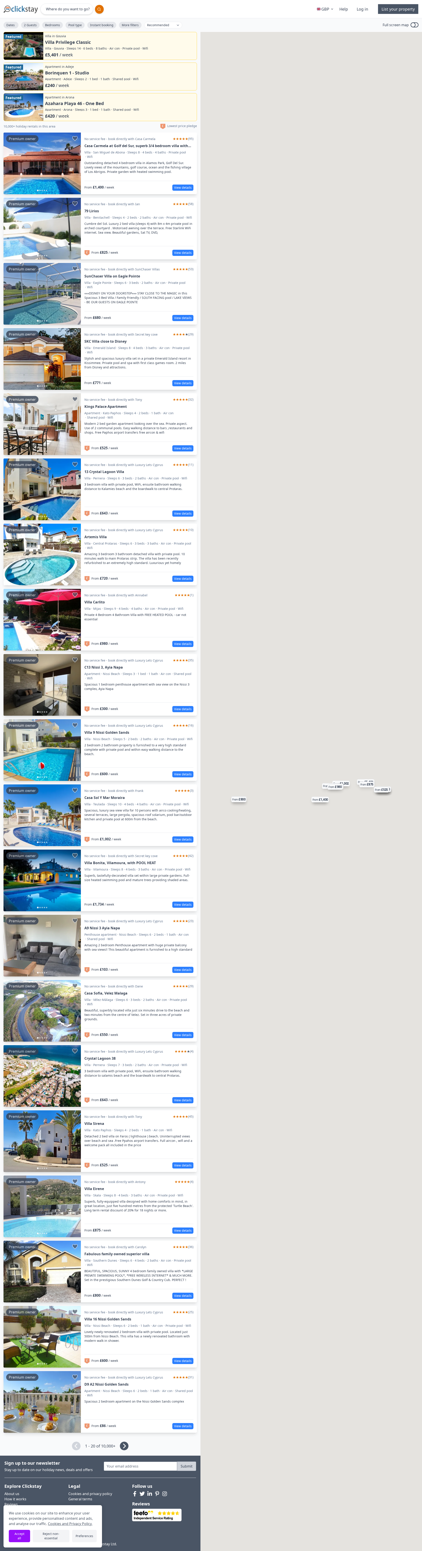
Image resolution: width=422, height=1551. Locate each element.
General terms (80, 1499)
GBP (325, 9)
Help (343, 9)
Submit (187, 1466)
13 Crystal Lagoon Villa (104, 471)
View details (183, 187)
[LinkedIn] (149, 1493)
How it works (15, 1499)
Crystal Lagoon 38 (100, 1058)
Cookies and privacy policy (90, 1493)
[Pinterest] (157, 1493)
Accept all (19, 1536)
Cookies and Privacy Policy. (70, 1523)
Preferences (84, 1536)
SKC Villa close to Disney (105, 341)
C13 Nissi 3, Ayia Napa (103, 667)
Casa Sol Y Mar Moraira (104, 797)
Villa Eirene (94, 1188)
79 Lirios (91, 211)
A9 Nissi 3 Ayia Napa (102, 928)
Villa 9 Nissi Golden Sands (106, 732)
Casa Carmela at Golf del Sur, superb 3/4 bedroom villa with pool (136, 145)
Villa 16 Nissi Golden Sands (107, 1319)
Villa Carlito (94, 602)
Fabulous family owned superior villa (116, 1254)
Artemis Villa (95, 536)
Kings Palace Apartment (105, 406)
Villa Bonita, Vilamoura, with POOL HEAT (120, 862)
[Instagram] (164, 1493)
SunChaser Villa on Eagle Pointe (112, 276)
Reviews (11, 1504)
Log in (362, 9)
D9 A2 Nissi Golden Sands (106, 1384)
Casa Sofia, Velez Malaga (105, 993)
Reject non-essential (51, 1536)
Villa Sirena (94, 1123)
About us (11, 1493)
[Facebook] (134, 1493)
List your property (398, 9)
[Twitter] (142, 1493)
